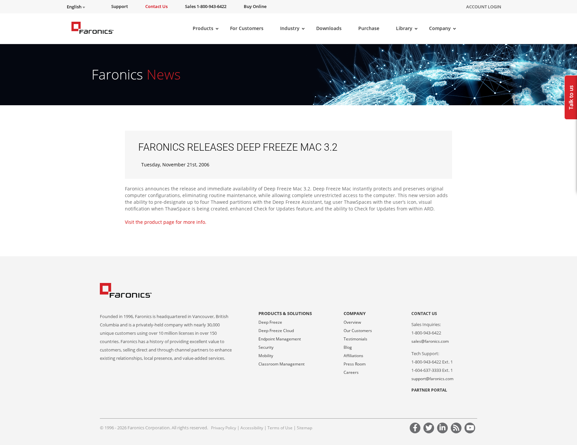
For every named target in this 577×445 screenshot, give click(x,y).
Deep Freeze (270, 322)
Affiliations (353, 355)
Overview (352, 322)
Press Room (355, 364)
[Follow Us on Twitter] (429, 429)
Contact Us (424, 313)
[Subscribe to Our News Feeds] (457, 429)
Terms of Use (280, 428)
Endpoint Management (279, 339)
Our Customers (358, 330)
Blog (348, 347)
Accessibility (251, 428)
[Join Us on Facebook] (416, 429)
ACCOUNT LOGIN (483, 7)
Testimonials (355, 339)
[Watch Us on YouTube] (470, 429)
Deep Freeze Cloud (276, 330)
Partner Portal (429, 390)
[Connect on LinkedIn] (443, 429)
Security (265, 347)
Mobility (265, 355)
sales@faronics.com (430, 341)
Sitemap (304, 428)
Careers (351, 372)
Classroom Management (281, 364)
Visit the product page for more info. (165, 222)
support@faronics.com (432, 379)
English (74, 7)
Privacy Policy (223, 428)
